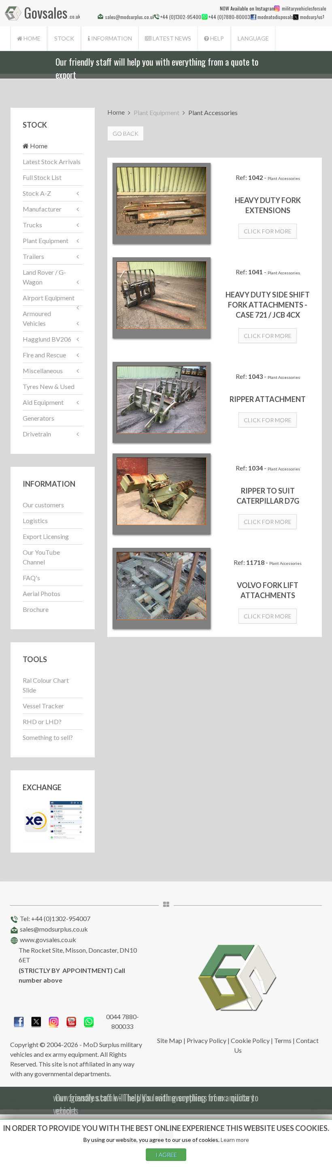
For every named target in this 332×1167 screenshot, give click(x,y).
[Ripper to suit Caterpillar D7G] (162, 493)
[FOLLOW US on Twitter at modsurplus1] (311, 16)
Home (31, 38)
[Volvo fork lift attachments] (162, 588)
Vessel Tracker (43, 706)
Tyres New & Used (48, 386)
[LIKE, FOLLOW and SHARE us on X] (36, 1020)
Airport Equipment (48, 297)
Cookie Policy (250, 1040)
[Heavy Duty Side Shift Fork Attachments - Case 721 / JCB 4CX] (162, 297)
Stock (64, 38)
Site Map (169, 1040)
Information (111, 38)
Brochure (36, 609)
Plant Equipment (45, 240)
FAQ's (31, 577)
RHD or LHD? (42, 721)
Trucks (32, 225)
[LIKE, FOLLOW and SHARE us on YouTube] (71, 1020)
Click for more (268, 231)
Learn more (235, 1139)
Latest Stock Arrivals (52, 161)
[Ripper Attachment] (162, 402)
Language (253, 38)
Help (216, 38)
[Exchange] (52, 819)
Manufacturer (42, 209)
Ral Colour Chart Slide (46, 685)
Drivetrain (37, 434)
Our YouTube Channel (41, 557)
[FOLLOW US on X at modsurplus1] (295, 17)
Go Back (125, 133)
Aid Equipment (43, 402)
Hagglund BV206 (47, 339)
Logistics (35, 520)
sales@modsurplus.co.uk (54, 929)
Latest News (171, 38)
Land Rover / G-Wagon (44, 277)
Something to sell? (48, 737)
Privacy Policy (206, 1040)
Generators (38, 418)
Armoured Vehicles (37, 318)
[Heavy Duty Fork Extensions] (162, 203)
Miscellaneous (43, 370)
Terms (283, 1040)
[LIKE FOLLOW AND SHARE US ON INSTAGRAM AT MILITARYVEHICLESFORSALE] (303, 8)
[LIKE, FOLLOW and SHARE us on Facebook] (19, 1020)
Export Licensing (46, 536)
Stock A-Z (37, 193)
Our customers (43, 505)
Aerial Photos (41, 593)
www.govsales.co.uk (48, 939)
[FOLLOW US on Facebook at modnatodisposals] (253, 17)
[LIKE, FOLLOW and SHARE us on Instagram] (53, 1020)
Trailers (33, 256)
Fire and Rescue (44, 355)
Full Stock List (42, 177)
